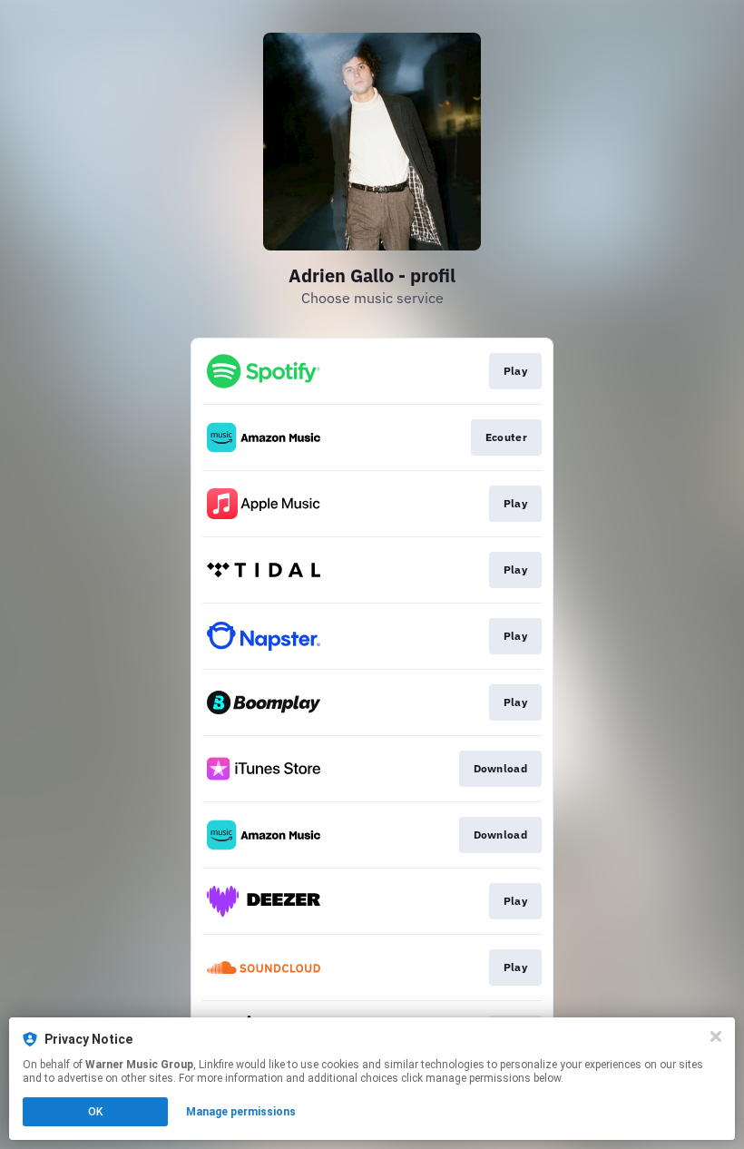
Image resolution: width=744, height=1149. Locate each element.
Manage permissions (241, 1111)
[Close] (715, 1036)
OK (95, 1111)
